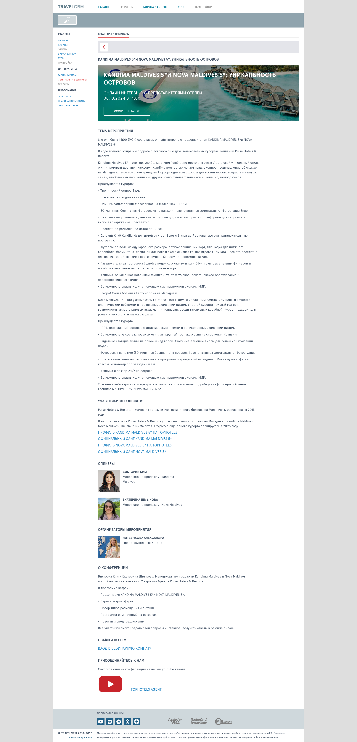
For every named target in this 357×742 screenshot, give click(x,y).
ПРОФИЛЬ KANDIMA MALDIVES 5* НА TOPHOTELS (137, 432)
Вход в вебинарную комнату (124, 648)
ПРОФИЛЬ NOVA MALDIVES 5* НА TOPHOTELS (135, 445)
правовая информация (80, 737)
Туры (180, 7)
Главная (63, 40)
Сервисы (63, 84)
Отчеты (127, 7)
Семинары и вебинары (72, 79)
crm (71, 7)
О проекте (64, 96)
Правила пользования (72, 101)
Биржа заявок (155, 7)
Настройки (203, 7)
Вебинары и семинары (113, 34)
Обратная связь (68, 105)
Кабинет (105, 7)
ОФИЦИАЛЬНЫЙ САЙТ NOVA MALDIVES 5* (132, 451)
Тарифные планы (69, 75)
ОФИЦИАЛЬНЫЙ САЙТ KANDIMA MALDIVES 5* (135, 438)
